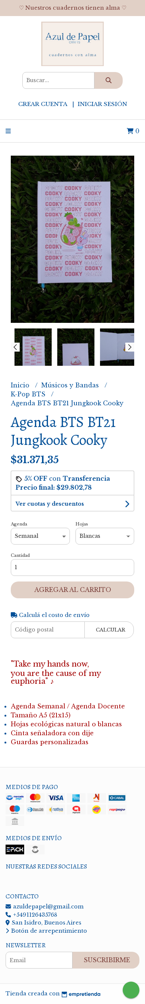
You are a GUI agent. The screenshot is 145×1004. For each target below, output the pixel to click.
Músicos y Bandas (71, 385)
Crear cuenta (42, 103)
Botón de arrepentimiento (48, 930)
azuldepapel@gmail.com (48, 906)
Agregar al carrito (72, 589)
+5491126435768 (34, 914)
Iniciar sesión (102, 103)
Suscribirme (107, 960)
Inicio (21, 385)
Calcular (110, 630)
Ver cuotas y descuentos (50, 504)
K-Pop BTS (29, 394)
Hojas (81, 524)
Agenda (19, 524)
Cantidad (20, 555)
